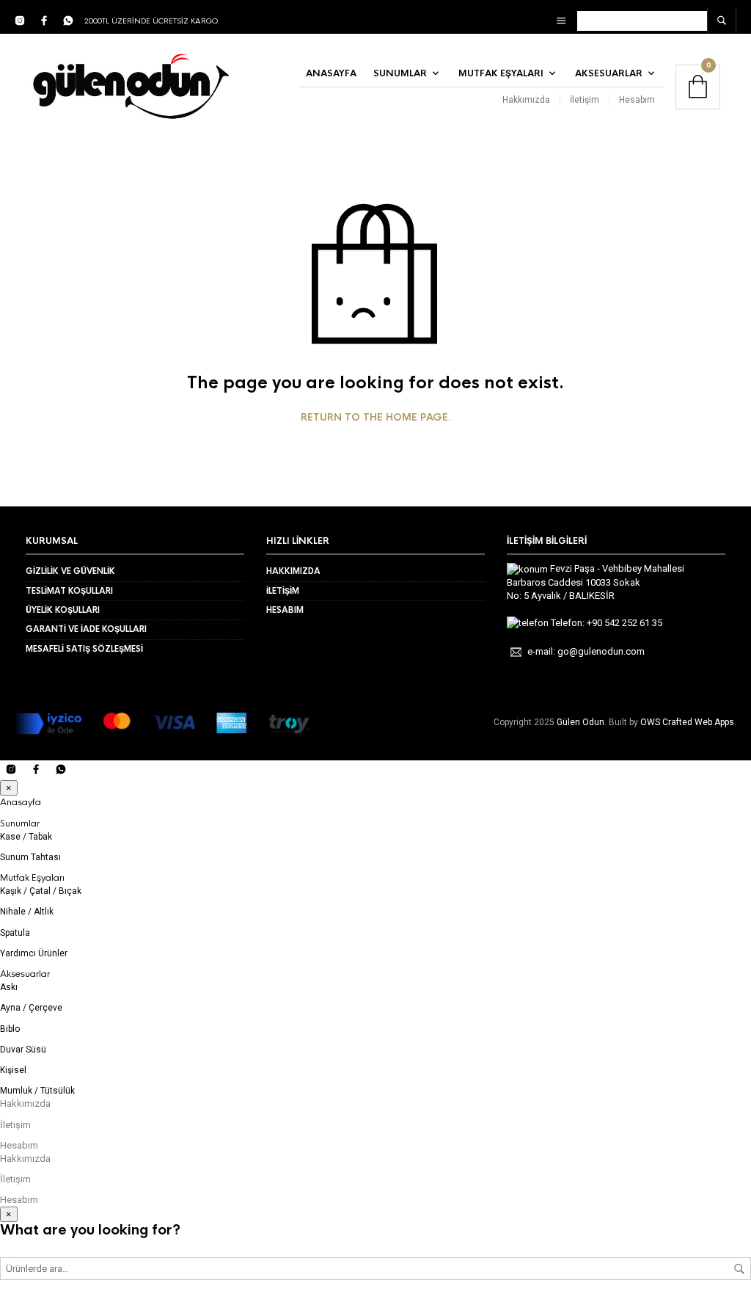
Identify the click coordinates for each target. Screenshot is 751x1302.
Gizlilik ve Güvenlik (70, 571)
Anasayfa (331, 73)
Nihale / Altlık (27, 911)
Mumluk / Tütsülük (37, 1090)
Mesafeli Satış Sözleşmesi (84, 649)
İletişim (584, 100)
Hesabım (637, 100)
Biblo (10, 1029)
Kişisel (13, 1070)
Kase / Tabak (26, 837)
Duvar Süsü (23, 1049)
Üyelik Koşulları (63, 610)
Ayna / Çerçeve (31, 1008)
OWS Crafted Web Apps (687, 722)
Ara (739, 1269)
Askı (9, 987)
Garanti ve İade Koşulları (86, 629)
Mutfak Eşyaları (500, 73)
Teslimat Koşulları (69, 591)
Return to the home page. (376, 417)
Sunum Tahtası (30, 857)
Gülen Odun (580, 722)
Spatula (15, 933)
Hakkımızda (526, 100)
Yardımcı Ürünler (33, 953)
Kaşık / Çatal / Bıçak (40, 891)
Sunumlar (400, 73)
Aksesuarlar (608, 73)
